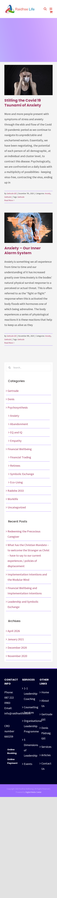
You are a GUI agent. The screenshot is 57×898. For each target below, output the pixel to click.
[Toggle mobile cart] (51, 11)
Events (28, 764)
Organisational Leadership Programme (29, 726)
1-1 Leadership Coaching (29, 693)
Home (45, 692)
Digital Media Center (33, 792)
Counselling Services (29, 709)
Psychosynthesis (18, 407)
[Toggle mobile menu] (51, 8)
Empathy (15, 440)
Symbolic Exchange (22, 474)
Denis (11, 399)
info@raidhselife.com (17, 713)
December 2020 (17, 647)
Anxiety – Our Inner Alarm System (22, 251)
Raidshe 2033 (16, 490)
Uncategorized (17, 507)
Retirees (15, 465)
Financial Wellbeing (20, 449)
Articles (46, 755)
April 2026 (14, 631)
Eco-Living (16, 482)
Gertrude (7, 197)
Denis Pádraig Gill (46, 733)
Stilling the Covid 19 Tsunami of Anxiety (22, 103)
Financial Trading (20, 457)
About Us (45, 703)
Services (46, 747)
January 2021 (16, 639)
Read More (8, 200)
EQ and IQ (16, 432)
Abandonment (19, 424)
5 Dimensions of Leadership (29, 747)
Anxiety (48, 193)
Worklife (13, 499)
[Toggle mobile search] (45, 8)
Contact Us (46, 766)
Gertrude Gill (11, 193)
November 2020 (17, 656)
